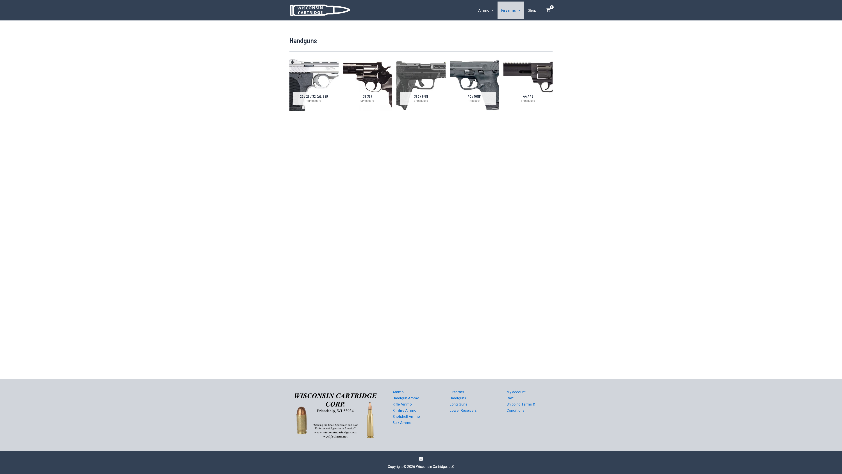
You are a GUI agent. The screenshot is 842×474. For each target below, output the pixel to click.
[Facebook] (421, 459)
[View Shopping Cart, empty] (548, 10)
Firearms (508, 10)
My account (516, 392)
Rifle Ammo (402, 404)
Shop (532, 10)
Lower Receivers (463, 410)
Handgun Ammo (405, 398)
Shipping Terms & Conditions (521, 407)
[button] (491, 10)
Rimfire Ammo (404, 410)
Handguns (458, 398)
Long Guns (458, 404)
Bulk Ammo (401, 422)
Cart (510, 398)
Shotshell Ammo (406, 416)
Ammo (483, 10)
